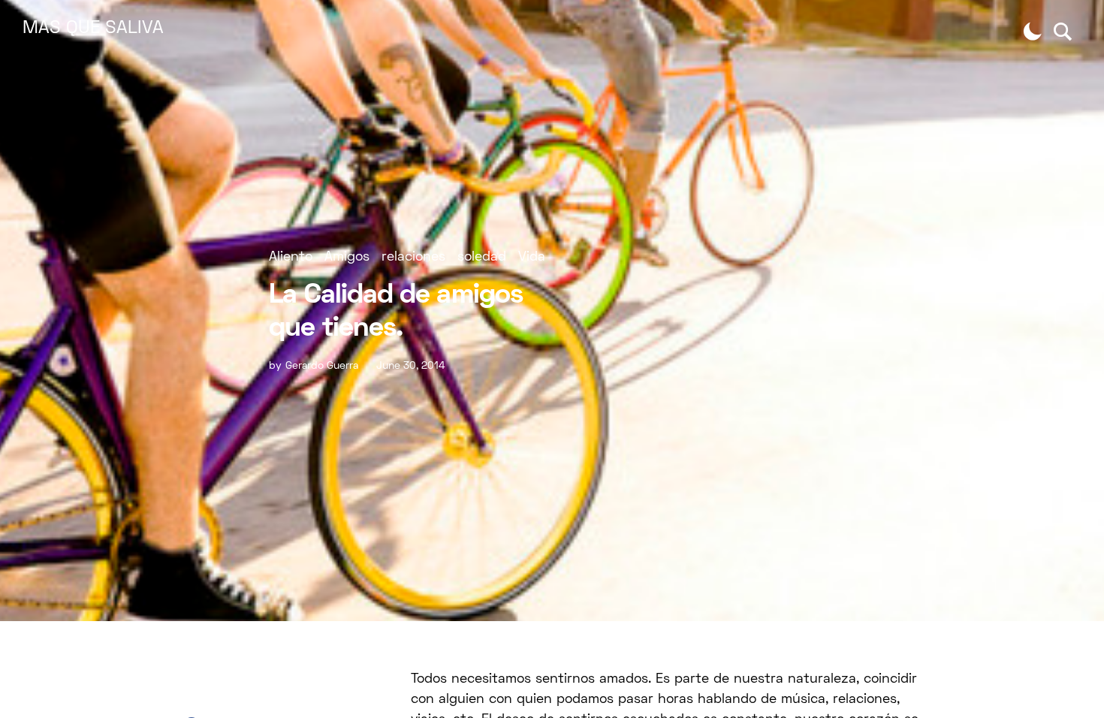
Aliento (290, 257)
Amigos (347, 257)
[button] (1032, 31)
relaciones (413, 257)
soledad (481, 257)
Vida (531, 257)
